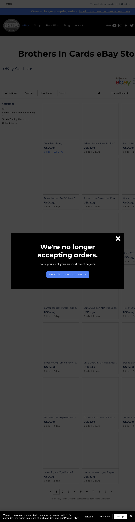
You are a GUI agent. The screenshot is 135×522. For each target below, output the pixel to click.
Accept (120, 516)
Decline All (104, 516)
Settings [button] (89, 516)
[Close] (131, 516)
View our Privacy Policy (66, 518)
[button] (118, 238)
